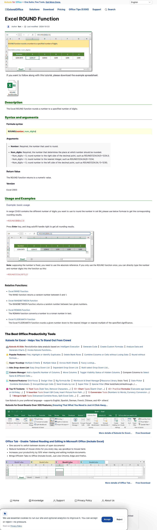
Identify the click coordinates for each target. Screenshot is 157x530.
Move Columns (70, 372)
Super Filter (83, 384)
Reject (119, 519)
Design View (46, 380)
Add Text (44, 389)
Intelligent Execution (69, 346)
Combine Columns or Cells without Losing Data (106, 354)
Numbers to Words (117, 392)
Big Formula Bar (63, 380)
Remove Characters (59, 389)
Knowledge (37, 500)
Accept (107, 519)
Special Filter (98, 384)
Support (96, 9)
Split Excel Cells (65, 395)
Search (111, 9)
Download (48, 9)
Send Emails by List (66, 384)
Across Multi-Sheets (68, 363)
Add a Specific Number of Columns (43, 372)
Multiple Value (50, 363)
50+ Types (82, 389)
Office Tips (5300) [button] (79, 9)
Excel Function (18, 291)
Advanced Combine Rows (45, 395)
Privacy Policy (85, 500)
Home (16, 500)
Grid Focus (33, 380)
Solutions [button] (34, 9)
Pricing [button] (61, 9)
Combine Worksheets (20, 384)
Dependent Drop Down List (65, 367)
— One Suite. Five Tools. (33, 2)
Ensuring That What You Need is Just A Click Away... (80, 405)
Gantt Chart (96, 389)
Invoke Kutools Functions (39, 350)
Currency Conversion (137, 392)
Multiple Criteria (32, 363)
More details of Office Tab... (118, 483)
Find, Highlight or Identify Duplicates (44, 354)
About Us (109, 500)
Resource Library (109, 380)
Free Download (143, 433)
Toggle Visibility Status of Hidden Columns (100, 372)
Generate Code (90, 346)
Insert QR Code (51, 392)
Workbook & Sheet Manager (86, 380)
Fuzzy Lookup (87, 363)
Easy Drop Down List (40, 367)
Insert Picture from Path (71, 392)
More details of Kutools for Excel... (115, 433)
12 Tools (32, 389)
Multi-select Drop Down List (94, 367)
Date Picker (136, 380)
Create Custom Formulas (111, 346)
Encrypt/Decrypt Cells (43, 384)
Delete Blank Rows (72, 354)
